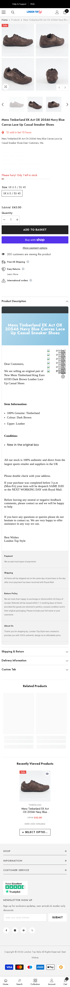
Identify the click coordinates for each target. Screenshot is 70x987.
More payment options (35, 248)
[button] (59, 87)
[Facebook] (6, 930)
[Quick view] (47, 773)
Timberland (19, 152)
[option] (18, 57)
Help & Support (19, 4)
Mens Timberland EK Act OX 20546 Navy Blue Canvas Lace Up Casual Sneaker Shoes (35, 810)
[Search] (13, 12)
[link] (18, 741)
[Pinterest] (24, 930)
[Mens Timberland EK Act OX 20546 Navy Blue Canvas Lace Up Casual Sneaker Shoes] (35, 786)
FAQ (32, 4)
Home (4, 19)
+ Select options (35, 832)
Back (6, 4)
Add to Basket (35, 230)
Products (15, 19)
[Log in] (57, 12)
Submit (57, 917)
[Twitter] (32, 930)
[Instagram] (15, 930)
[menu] (4, 12)
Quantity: (7, 213)
